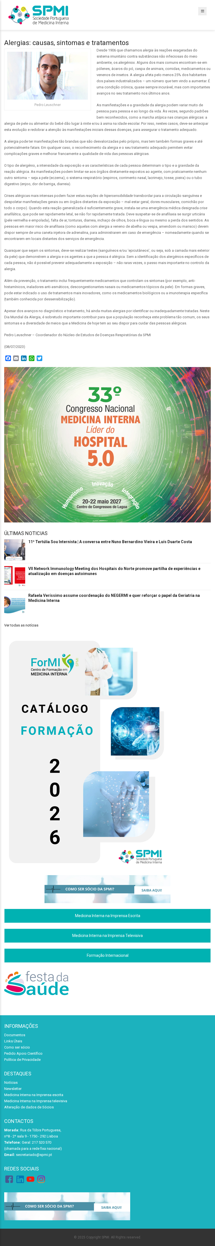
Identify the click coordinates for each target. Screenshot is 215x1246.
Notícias (11, 1082)
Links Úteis (13, 1041)
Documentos (14, 1035)
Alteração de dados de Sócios (29, 1107)
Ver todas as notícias (21, 625)
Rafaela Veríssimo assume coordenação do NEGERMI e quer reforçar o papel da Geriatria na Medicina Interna (114, 598)
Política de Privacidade (22, 1059)
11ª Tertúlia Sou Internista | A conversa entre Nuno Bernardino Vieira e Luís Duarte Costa (110, 542)
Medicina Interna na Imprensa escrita (33, 1095)
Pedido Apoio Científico (23, 1053)
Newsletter (13, 1089)
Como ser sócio (17, 1047)
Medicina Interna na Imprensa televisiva (35, 1101)
